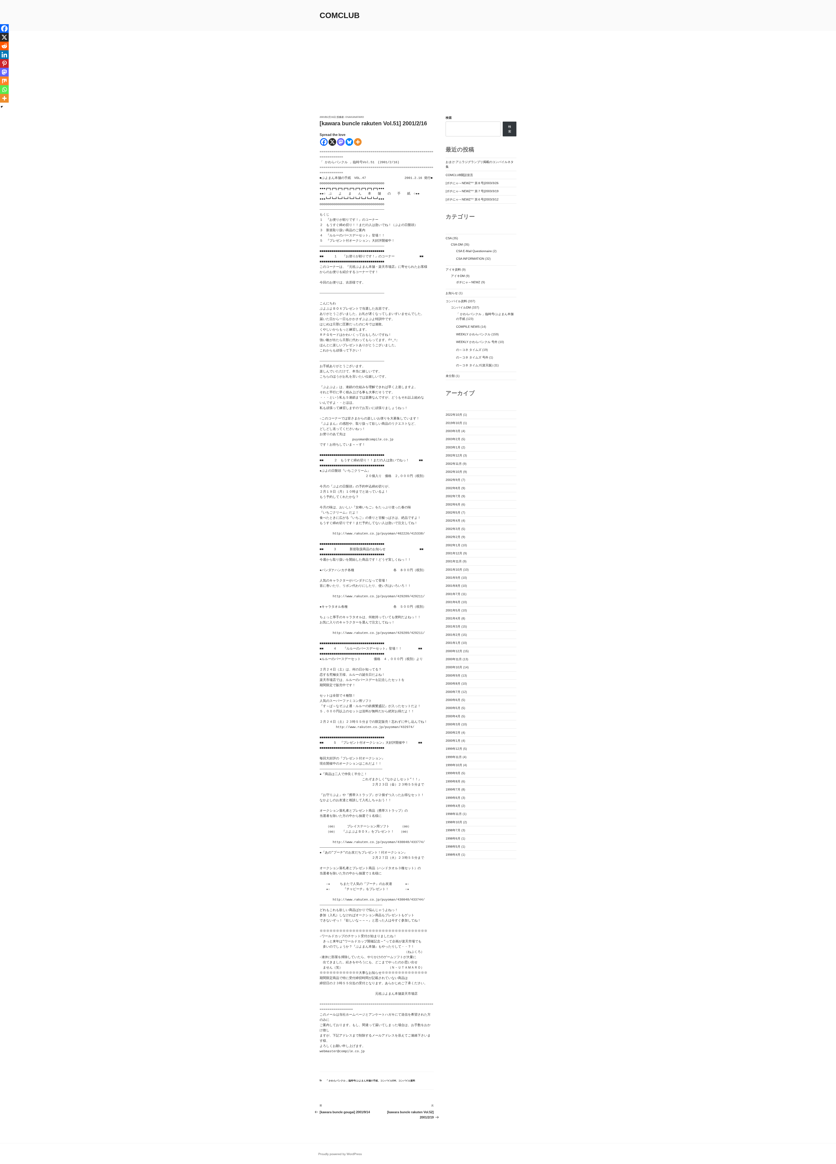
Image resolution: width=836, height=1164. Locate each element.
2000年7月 (453, 692)
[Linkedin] (4, 54)
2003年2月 (453, 439)
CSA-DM (457, 244)
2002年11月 (454, 463)
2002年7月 (453, 496)
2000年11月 (454, 659)
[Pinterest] (4, 63)
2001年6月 (453, 602)
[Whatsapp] (4, 89)
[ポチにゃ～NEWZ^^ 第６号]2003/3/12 (472, 199)
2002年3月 (453, 529)
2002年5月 (453, 512)
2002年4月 (453, 520)
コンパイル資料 (406, 1080)
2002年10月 (454, 471)
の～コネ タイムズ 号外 (472, 357)
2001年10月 (454, 569)
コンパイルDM (388, 1080)
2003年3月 (453, 431)
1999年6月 (453, 797)
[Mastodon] (341, 142)
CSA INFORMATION (470, 258)
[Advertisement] (418, 82)
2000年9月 (453, 675)
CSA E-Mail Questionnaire (474, 251)
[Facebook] (324, 142)
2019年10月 (454, 423)
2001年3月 (453, 626)
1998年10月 (454, 822)
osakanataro (354, 117)
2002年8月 (453, 488)
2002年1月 (453, 545)
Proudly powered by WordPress (340, 1154)
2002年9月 (453, 480)
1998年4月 (453, 854)
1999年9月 (453, 773)
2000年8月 (453, 683)
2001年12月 (454, 553)
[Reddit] (4, 46)
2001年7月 (453, 594)
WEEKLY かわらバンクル (473, 334)
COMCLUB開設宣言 (459, 175)
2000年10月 (454, 667)
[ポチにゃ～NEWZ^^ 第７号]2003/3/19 (472, 191)
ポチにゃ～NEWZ (468, 282)
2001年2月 (453, 634)
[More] (358, 142)
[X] (332, 142)
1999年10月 (454, 765)
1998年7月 (453, 830)
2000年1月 (453, 740)
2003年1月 (453, 447)
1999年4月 (453, 806)
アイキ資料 (453, 269)
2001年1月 (453, 643)
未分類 (450, 376)
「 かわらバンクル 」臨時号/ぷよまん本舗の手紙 (352, 1080)
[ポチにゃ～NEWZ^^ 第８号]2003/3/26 (472, 183)
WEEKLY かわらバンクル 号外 (476, 342)
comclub (340, 15)
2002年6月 (453, 504)
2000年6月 (453, 700)
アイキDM (458, 276)
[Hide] (1, 107)
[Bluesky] (349, 142)
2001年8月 (453, 585)
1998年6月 (453, 838)
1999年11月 (454, 757)
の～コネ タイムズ (468, 349)
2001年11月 (454, 561)
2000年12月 (454, 651)
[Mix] (4, 80)
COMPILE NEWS (468, 326)
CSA (449, 238)
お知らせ (452, 293)
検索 (449, 117)
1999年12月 (454, 748)
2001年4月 (453, 618)
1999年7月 (453, 789)
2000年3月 (453, 724)
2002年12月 (454, 455)
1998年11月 (454, 814)
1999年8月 (453, 781)
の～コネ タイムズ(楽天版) (474, 365)
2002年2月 (453, 537)
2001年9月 (453, 577)
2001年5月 (453, 610)
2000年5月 (453, 708)
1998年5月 (453, 846)
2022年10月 (454, 414)
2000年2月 (453, 732)
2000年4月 (453, 716)
